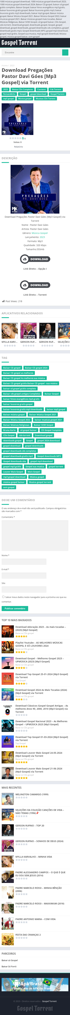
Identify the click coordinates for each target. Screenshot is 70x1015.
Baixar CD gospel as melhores (18, 372)
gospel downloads (34, 445)
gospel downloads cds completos (19, 450)
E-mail (5, 569)
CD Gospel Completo (51, 430)
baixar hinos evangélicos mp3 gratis (21, 398)
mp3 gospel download (14, 476)
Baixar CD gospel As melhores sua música (24, 378)
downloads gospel (12, 440)
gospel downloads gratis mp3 (18, 456)
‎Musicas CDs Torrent (45, 98)
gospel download (38, 94)
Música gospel (24, 98)
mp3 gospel (8, 98)
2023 (12, 65)
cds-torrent (24, 435)
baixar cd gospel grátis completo (19, 388)
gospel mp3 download (41, 461)
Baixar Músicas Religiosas (16, 424)
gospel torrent (56, 466)
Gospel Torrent (57, 94)
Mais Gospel (34, 471)
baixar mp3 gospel (56, 409)
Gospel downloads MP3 (49, 456)
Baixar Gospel (52, 393)
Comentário (8, 517)
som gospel (8, 487)
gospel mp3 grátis (12, 466)
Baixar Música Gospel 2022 (16, 419)
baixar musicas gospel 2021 (48, 419)
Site (3, 583)
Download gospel (43, 435)
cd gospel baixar (28, 430)
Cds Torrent (55, 89)
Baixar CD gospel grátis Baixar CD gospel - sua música (30, 383)
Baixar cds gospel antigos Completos (21, 393)
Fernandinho (9, 94)
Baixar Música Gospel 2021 (42, 414)
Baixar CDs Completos (22, 89)
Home (5, 65)
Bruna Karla (9, 430)
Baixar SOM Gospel (43, 424)
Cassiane (41, 89)
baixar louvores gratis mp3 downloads (22, 409)
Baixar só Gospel (10, 960)
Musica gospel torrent (40, 482)
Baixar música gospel (14, 414)
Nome (5, 555)
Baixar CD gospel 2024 (36, 367)
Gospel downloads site (14, 461)
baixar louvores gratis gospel (18, 404)
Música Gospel (40, 233)
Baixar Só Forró (9, 966)
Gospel (23, 94)
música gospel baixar (14, 482)
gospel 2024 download (48, 440)
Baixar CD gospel (12, 367)
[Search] (65, 52)
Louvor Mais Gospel (13, 471)
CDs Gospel (8, 435)
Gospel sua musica (35, 466)
